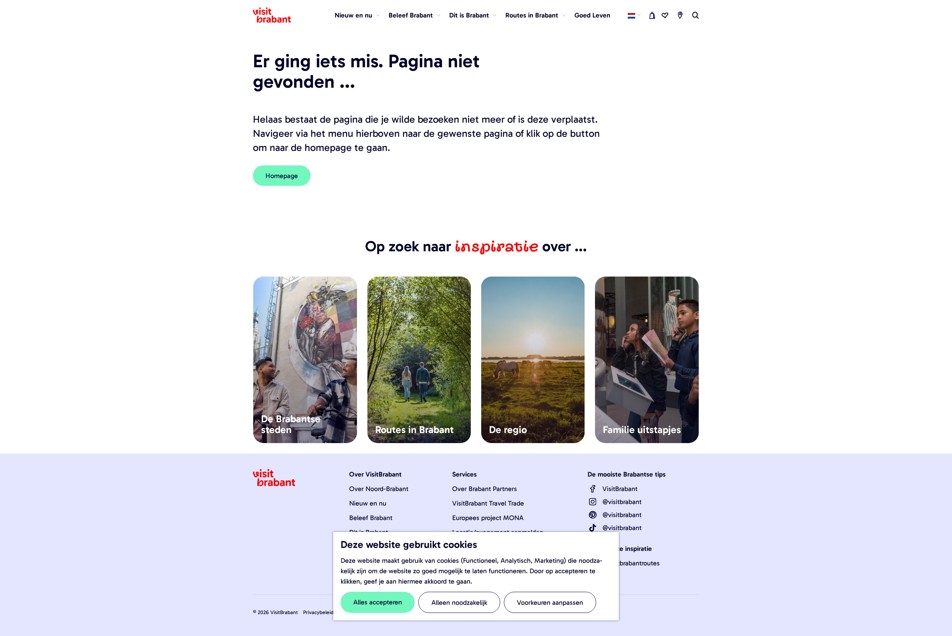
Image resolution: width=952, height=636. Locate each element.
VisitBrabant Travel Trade (488, 503)
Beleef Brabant (370, 518)
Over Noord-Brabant (378, 489)
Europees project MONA (488, 518)
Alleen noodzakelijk (459, 602)
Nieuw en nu (367, 503)
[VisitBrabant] (593, 489)
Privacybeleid (318, 612)
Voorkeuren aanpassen (550, 602)
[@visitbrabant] (593, 502)
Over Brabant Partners (484, 489)
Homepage (282, 176)
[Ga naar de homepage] (276, 15)
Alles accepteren (377, 602)
